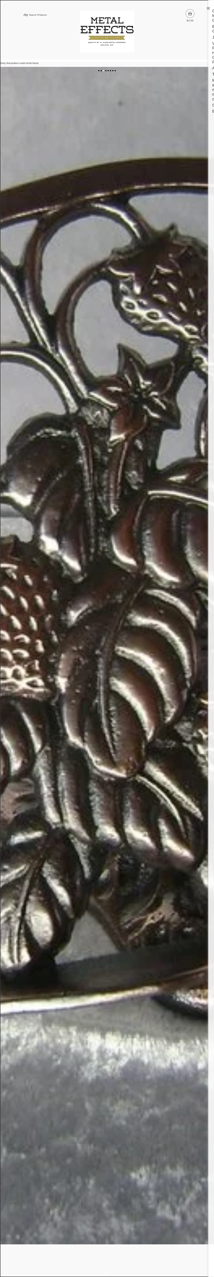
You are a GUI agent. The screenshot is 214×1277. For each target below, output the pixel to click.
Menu (208, 8)
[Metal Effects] (107, 51)
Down (107, 1274)
